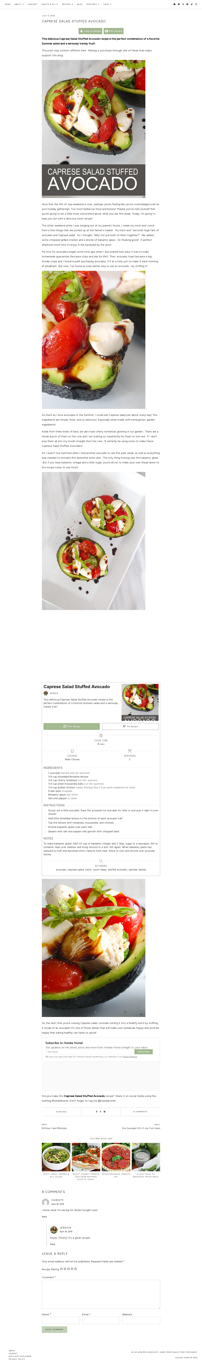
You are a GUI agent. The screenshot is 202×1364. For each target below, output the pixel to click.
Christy (57, 1200)
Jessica (65, 1227)
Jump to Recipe (92, 31)
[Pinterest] (179, 4)
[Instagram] (183, 4)
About (18, 4)
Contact (33, 4)
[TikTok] (192, 4)
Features (91, 4)
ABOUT (12, 1351)
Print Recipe (115, 31)
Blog (80, 4)
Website (127, 1314)
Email (86, 1314)
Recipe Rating (50, 1269)
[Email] (174, 4)
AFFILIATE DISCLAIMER (20, 1356)
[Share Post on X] (101, 1112)
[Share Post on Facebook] (97, 1112)
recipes (66, 4)
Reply (44, 1217)
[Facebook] (187, 4)
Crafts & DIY (48, 4)
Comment (49, 1277)
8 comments (140, 1112)
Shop (106, 4)
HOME (8, 4)
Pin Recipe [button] (132, 726)
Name (46, 1314)
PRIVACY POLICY (17, 1359)
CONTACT (13, 1354)
